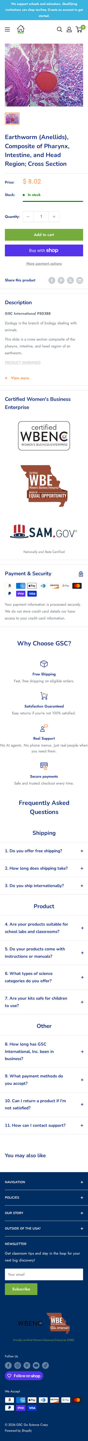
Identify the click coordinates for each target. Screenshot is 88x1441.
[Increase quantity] (54, 216)
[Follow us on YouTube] (36, 1365)
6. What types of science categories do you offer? (29, 977)
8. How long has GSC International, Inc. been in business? (29, 1051)
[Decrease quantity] (28, 216)
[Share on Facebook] (51, 280)
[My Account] (69, 29)
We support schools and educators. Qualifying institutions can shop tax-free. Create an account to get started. (44, 9)
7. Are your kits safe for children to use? (36, 1002)
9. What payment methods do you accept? (34, 1079)
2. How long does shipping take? (36, 868)
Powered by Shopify (18, 1430)
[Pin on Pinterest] (61, 280)
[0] (79, 29)
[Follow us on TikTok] (45, 1365)
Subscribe (21, 1289)
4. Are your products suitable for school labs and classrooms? (36, 927)
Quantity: (12, 216)
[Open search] (59, 29)
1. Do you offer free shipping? (33, 851)
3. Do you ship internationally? (34, 886)
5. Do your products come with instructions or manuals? (35, 952)
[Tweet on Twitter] (70, 280)
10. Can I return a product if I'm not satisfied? (35, 1104)
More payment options (44, 263)
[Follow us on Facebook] (8, 1365)
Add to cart (44, 234)
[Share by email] (79, 280)
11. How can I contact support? (35, 1125)
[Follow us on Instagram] (17, 1365)
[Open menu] (7, 29)
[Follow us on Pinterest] (26, 1365)
